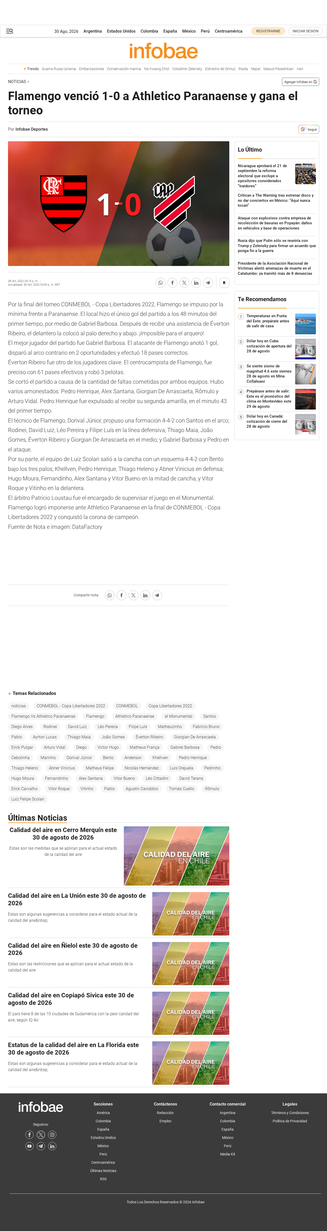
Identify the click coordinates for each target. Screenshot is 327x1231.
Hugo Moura (22, 778)
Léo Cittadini (157, 778)
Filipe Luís (138, 726)
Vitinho (86, 788)
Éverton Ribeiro (149, 737)
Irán (300, 69)
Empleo (165, 1121)
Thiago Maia (79, 737)
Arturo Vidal (54, 747)
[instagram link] (52, 1135)
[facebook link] (29, 1135)
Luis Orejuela (181, 768)
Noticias (17, 81)
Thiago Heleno (24, 768)
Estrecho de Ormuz (220, 69)
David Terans (191, 778)
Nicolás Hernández (142, 768)
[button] (9, 31)
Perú (205, 31)
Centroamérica (228, 31)
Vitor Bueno (124, 778)
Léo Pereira (108, 726)
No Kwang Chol (156, 69)
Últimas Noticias (103, 1171)
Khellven (160, 757)
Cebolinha (20, 757)
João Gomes (113, 737)
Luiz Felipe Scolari (27, 799)
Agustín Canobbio (142, 788)
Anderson (133, 757)
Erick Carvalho (24, 788)
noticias (18, 705)
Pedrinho (212, 768)
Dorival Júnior (79, 757)
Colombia (149, 31)
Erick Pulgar (22, 747)
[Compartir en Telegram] (208, 283)
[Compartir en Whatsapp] (160, 283)
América (103, 1113)
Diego (81, 747)
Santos (209, 716)
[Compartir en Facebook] (172, 283)
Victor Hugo (108, 747)
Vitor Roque (59, 788)
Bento (108, 757)
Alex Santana (91, 778)
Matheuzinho (170, 726)
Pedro (215, 747)
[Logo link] (163, 50)
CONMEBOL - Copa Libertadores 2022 (71, 705)
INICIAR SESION (305, 31)
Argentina (92, 31)
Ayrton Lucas (45, 737)
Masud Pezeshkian (278, 69)
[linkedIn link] (52, 1146)
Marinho (48, 757)
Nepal (255, 69)
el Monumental (178, 716)
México (189, 31)
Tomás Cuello (181, 788)
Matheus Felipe (100, 768)
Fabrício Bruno (206, 726)
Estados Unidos (121, 31)
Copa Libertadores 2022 (170, 705)
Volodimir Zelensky (187, 69)
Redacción (165, 1113)
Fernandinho (56, 778)
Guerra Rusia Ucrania (59, 69)
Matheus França (144, 747)
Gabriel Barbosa (185, 747)
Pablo (16, 737)
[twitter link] (41, 1135)
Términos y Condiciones (290, 1113)
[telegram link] (41, 1146)
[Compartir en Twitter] (184, 283)
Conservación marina (124, 69)
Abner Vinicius (62, 768)
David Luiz (77, 726)
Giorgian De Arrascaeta (195, 737)
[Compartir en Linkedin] (196, 283)
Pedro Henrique (193, 757)
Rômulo (212, 788)
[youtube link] (29, 1146)
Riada (243, 69)
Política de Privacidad (290, 1121)
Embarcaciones (91, 69)
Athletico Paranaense (134, 716)
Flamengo (95, 716)
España (170, 31)
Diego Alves (22, 726)
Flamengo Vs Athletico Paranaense (43, 716)
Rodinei (50, 726)
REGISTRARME (268, 31)
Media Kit (227, 1154)
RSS (103, 1179)
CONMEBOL (127, 705)
